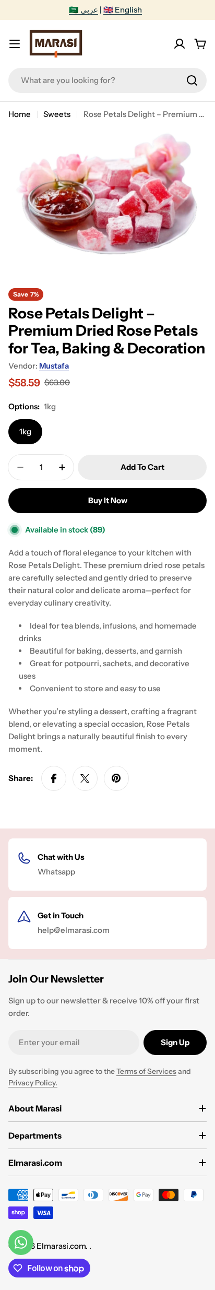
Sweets (56, 114)
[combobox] (107, 80)
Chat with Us (61, 857)
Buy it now (107, 500)
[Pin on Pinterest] (116, 778)
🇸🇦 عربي (83, 10)
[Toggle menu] (14, 44)
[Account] (179, 44)
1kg (25, 431)
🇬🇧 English (122, 10)
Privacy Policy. (32, 1082)
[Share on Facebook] (53, 778)
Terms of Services (146, 1071)
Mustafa (54, 366)
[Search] (192, 80)
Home (19, 114)
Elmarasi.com (61, 1246)
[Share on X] (85, 778)
